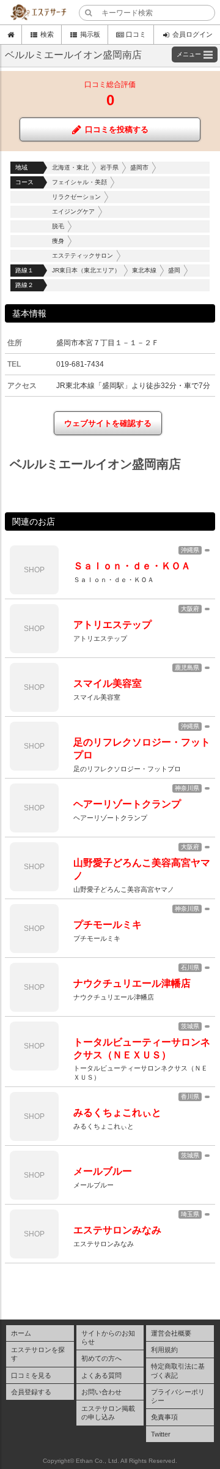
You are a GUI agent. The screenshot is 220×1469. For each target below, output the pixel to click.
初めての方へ (101, 1358)
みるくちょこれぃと (117, 1112)
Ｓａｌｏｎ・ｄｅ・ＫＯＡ (132, 566)
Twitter (160, 1434)
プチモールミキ (107, 924)
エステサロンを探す (38, 1354)
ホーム (21, 1333)
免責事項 (164, 1417)
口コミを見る (31, 1375)
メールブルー (102, 1171)
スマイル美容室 (107, 683)
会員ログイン (192, 34)
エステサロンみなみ (117, 1230)
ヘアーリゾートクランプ (127, 804)
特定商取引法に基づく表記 (178, 1370)
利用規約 (164, 1349)
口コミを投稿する (116, 129)
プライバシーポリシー (178, 1396)
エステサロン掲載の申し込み (108, 1413)
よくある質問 (101, 1375)
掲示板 (90, 34)
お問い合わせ (101, 1392)
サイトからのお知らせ (108, 1337)
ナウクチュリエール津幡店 (132, 983)
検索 (47, 34)
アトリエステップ (112, 624)
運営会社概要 (171, 1333)
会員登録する (31, 1392)
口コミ (136, 34)
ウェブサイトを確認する (108, 423)
